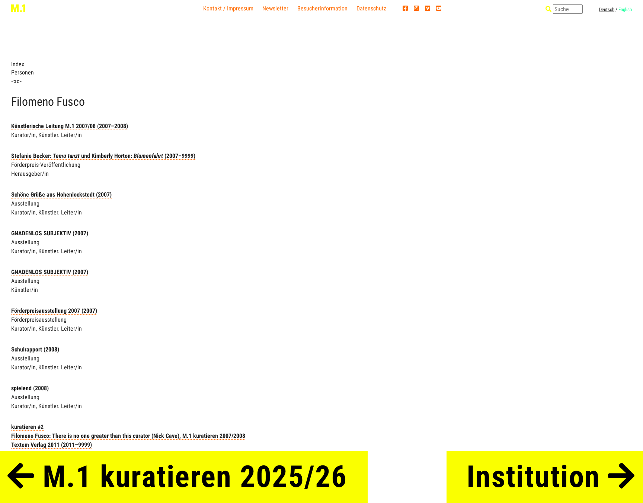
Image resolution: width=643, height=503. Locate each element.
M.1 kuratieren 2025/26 (191, 476)
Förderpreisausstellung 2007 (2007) (54, 310)
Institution (537, 476)
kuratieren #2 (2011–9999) (128, 435)
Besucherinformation (322, 8)
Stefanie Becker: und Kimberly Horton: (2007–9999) (103, 155)
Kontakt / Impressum (228, 8)
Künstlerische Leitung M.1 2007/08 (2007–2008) (69, 126)
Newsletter (275, 8)
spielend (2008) (30, 388)
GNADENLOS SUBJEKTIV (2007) (49, 233)
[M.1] (18, 7)
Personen (22, 72)
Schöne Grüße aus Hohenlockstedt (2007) (61, 194)
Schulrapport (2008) (35, 349)
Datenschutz (371, 8)
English (625, 9)
